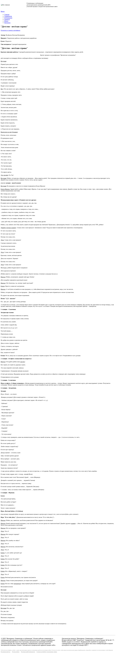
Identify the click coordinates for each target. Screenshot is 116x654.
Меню (3, 11)
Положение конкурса (5, 651)
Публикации (8, 18)
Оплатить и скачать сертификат (10, 30)
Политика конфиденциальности (28, 651)
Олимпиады (8, 16)
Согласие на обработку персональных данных (46, 651)
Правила (7, 19)
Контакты (7, 22)
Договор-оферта (15, 651)
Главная (6, 14)
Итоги (6, 21)
